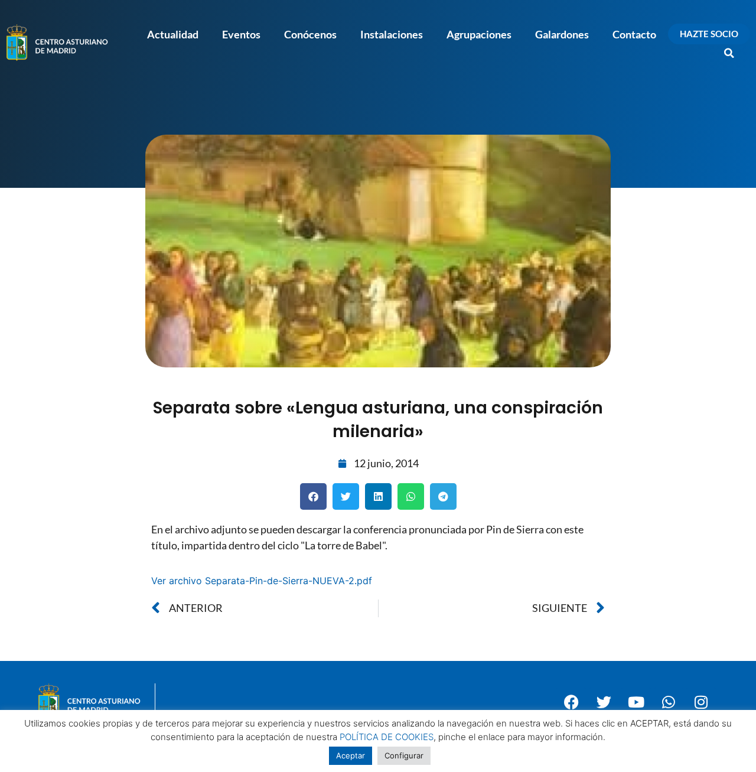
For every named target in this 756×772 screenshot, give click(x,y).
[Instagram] (701, 702)
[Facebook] (571, 702)
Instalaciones (391, 34)
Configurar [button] (403, 755)
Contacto (634, 34)
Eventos (241, 34)
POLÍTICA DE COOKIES (387, 736)
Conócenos (310, 34)
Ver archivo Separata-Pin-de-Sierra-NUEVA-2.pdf (261, 581)
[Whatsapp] (668, 702)
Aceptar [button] (350, 755)
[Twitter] (603, 702)
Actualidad (172, 34)
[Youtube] (636, 702)
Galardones (562, 34)
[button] (729, 53)
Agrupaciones (479, 34)
